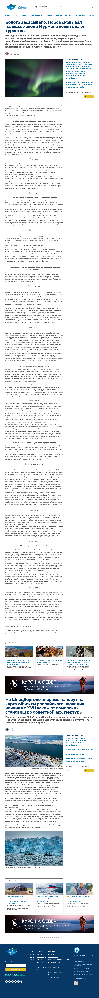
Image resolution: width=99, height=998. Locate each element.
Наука (16, 15)
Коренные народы (36, 15)
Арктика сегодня (41, 957)
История (23, 726)
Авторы (32, 957)
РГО (53, 726)
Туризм (20, 50)
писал (38, 785)
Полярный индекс (53, 957)
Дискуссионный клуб (54, 962)
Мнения (91, 15)
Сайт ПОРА (51, 954)
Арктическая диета (53, 969)
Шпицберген (9, 726)
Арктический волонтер (54, 977)
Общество (49, 15)
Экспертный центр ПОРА (83, 968)
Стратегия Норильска (54, 967)
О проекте (32, 954)
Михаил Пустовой (14, 52)
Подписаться (88, 96)
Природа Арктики (10, 50)
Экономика (69, 15)
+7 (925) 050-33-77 (87, 961)
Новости (39, 954)
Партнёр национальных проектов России (83, 985)
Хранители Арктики (53, 974)
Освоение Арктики (33, 726)
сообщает (37, 779)
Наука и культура (42, 967)
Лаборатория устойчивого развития (58, 964)
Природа (24, 15)
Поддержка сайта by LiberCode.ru (81, 989)
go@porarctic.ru (77, 965)
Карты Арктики (45, 726)
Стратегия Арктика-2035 (55, 972)
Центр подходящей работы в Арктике (58, 959)
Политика (58, 15)
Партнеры (32, 959)
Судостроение (80, 15)
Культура (8, 15)
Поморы (17, 726)
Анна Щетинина (13, 728)
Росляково (27, 50)
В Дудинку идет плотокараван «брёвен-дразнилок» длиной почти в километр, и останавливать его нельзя (79, 760)
